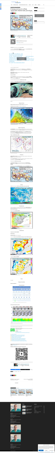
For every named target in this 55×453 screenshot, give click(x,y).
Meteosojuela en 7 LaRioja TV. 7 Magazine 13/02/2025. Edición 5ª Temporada (15, 379)
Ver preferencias (52, 450)
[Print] (0, 7)
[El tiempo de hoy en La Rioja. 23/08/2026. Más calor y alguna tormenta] (29, 391)
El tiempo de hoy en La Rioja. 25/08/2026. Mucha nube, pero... (29, 406)
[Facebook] (11, 13)
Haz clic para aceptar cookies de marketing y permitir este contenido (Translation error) (21, 59)
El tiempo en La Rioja (14, 6)
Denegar (46, 450)
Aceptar (41, 450)
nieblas (18, 371)
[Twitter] (0, 5)
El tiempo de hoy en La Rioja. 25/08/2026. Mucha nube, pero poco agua (14, 395)
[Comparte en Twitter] (12, 367)
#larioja (17, 53)
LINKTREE (17, 42)
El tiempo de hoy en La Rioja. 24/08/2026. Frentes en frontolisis (29, 410)
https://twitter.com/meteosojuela (18, 336)
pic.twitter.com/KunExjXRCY (17, 62)
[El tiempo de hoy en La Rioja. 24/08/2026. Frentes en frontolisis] (21, 391)
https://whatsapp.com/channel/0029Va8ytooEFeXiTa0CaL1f (22, 332)
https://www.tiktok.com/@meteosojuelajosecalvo (20, 338)
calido (13, 371)
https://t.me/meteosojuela (18, 337)
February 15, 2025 (29, 60)
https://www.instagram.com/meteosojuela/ (20, 339)
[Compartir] (0, 9)
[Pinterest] (14, 13)
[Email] (0, 6)
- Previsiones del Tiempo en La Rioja (19, 6)
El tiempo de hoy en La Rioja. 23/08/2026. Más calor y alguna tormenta (29, 395)
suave (20, 371)
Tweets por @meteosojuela (39, 16)
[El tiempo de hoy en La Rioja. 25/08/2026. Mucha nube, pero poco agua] (14, 391)
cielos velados (16, 371)
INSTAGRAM (13, 339)
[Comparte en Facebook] (11, 367)
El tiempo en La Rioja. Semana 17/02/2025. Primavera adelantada (28, 379)
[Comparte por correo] (13, 367)
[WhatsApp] (15, 13)
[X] (12, 13)
